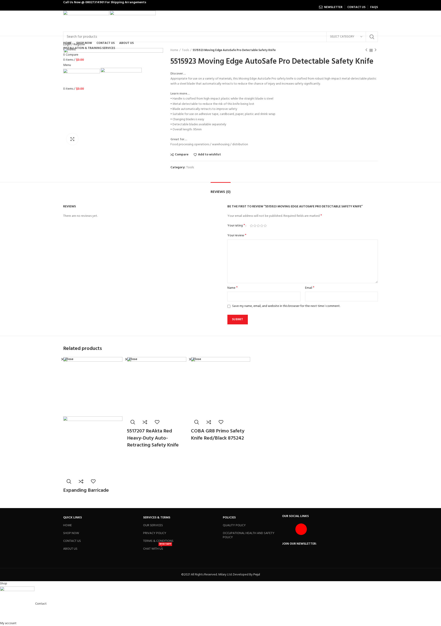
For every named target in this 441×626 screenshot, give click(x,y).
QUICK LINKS (72, 517)
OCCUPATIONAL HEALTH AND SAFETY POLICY (248, 535)
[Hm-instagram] (301, 529)
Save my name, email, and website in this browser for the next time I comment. (286, 306)
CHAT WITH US (157, 548)
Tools (185, 50)
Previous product (366, 50)
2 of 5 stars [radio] (255, 225)
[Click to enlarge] (72, 139)
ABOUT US (70, 549)
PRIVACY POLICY (154, 533)
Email (309, 288)
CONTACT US (72, 541)
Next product (375, 50)
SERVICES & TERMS (156, 517)
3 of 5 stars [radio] (258, 225)
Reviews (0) (221, 192)
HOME (67, 525)
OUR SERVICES (153, 525)
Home (174, 50)
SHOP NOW (71, 533)
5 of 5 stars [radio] (265, 225)
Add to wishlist (209, 154)
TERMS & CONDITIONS (158, 541)
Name (232, 288)
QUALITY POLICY (234, 525)
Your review (236, 235)
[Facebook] (288, 529)
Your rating (236, 225)
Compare (181, 154)
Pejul (256, 574)
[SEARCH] (371, 36)
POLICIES (229, 517)
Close (69, 359)
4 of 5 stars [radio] (261, 225)
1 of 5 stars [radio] (251, 225)
